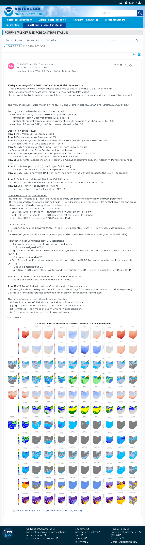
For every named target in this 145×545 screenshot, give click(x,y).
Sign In (133, 3)
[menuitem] (14, 40)
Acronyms (81, 541)
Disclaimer (81, 529)
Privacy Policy (119, 529)
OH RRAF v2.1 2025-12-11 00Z (31, 67)
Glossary (80, 538)
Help (78, 535)
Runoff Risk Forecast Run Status (44, 25)
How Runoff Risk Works (85, 19)
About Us (116, 538)
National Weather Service (41, 538)
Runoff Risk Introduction (19, 19)
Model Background (115, 19)
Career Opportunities (123, 541)
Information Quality (86, 532)
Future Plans (13, 25)
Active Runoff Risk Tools (52, 19)
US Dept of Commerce (39, 529)
